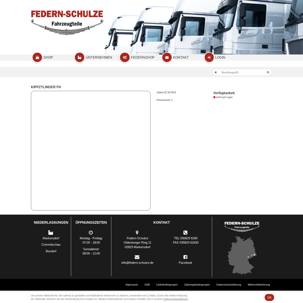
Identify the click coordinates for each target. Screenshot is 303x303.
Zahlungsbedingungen (197, 284)
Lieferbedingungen (167, 284)
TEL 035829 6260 (185, 238)
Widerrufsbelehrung (259, 284)
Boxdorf (51, 251)
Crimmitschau (50, 244)
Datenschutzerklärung (228, 284)
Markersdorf (51, 238)
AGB (147, 284)
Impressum (132, 284)
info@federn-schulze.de (137, 262)
